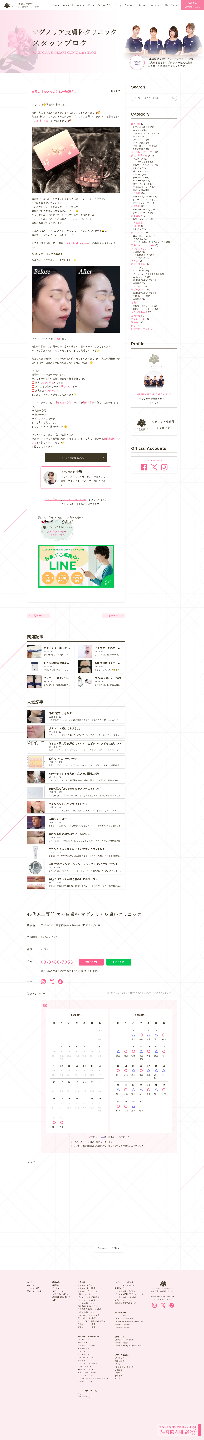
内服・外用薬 (138, 264)
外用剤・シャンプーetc (144, 309)
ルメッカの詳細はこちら (73, 458)
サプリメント (138, 290)
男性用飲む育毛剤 (122, 1324)
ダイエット (137, 232)
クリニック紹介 (33, 1288)
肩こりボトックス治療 (87, 1318)
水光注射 (137, 174)
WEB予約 (91, 962)
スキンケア (119, 1358)
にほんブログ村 (53, 499)
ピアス (134, 261)
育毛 (133, 302)
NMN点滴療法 (140, 258)
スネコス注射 (139, 143)
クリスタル (138, 239)
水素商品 (137, 283)
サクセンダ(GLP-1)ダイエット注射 (149, 242)
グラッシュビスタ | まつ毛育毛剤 (148, 274)
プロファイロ (139, 139)
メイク (118, 1364)
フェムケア (138, 286)
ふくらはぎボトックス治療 (88, 1315)
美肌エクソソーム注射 (87, 1324)
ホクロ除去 (137, 216)
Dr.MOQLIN (138, 271)
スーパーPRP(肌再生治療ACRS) (128, 1346)
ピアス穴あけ (120, 1315)
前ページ (38, 615)
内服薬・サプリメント (143, 306)
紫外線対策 (119, 1361)
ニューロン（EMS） (142, 236)
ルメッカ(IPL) (83, 1342)
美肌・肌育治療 (139, 155)
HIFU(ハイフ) (139, 168)
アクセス (56, 1288)
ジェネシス (138, 159)
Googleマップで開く (109, 1248)
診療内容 (56, 1282)
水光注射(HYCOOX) (86, 1348)
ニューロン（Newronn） (125, 1285)
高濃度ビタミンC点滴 (143, 255)
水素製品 (137, 299)
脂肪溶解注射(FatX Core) (88, 1306)
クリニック (137, 325)
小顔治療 (135, 226)
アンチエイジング (140, 249)
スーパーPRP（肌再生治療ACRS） (92, 1321)
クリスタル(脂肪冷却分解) (125, 1291)
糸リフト (81, 1394)
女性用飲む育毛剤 (122, 1327)
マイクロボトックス (86, 1303)
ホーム (29, 1282)
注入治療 (135, 124)
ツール (118, 1379)
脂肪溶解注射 (139, 149)
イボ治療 (135, 206)
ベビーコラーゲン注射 (143, 146)
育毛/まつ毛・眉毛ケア (124, 1367)
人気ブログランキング (74, 499)
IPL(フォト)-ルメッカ (143, 165)
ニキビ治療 (137, 222)
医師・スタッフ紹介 (35, 1291)
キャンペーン (138, 319)
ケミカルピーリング (142, 187)
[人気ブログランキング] (57, 539)
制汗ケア (118, 1376)
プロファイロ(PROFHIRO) (89, 1297)
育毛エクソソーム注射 (142, 245)
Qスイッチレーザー (142, 203)
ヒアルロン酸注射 (141, 127)
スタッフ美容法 (139, 312)
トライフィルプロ (141, 162)
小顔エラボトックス (86, 1312)
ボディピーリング (85, 1381)
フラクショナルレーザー (88, 1363)
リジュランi (138, 136)
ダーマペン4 (139, 177)
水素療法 (118, 1370)
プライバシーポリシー (61, 1294)
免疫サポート (139, 296)
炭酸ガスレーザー (141, 212)
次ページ (113, 615)
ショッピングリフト (86, 1397)
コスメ (134, 267)
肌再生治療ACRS (141, 190)
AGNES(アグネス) (141, 180)
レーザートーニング (142, 200)
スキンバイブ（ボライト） (145, 133)
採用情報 (56, 1285)
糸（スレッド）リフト (142, 152)
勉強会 (134, 322)
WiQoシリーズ (140, 277)
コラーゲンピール (141, 184)
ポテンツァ (138, 171)
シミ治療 (135, 193)
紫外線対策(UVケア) (142, 280)
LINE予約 (119, 962)
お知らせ (135, 315)
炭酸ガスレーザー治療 (87, 1372)
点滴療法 (137, 252)
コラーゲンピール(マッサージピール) (93, 1378)
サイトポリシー (58, 1291)
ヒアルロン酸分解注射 (87, 1288)
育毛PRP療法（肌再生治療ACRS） (129, 1321)
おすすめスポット (140, 329)
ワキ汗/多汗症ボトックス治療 (90, 1309)
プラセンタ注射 (121, 1343)
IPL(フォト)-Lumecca (143, 196)
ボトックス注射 (140, 130)
